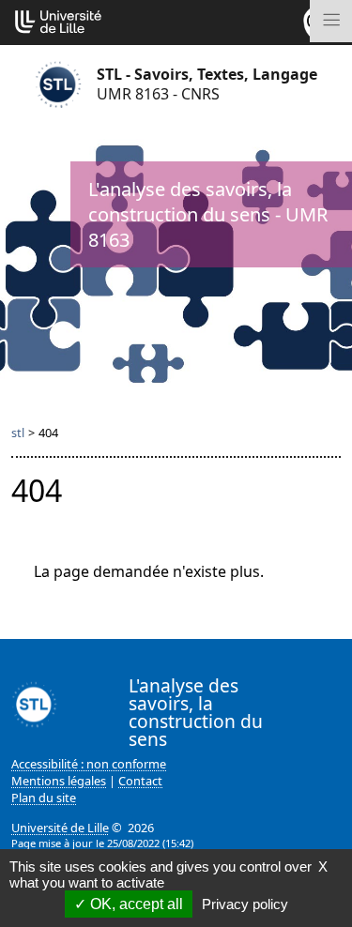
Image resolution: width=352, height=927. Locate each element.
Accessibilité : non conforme (88, 763)
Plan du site (43, 797)
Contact (140, 780)
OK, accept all (134, 904)
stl (17, 432)
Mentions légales (58, 780)
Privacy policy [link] (245, 904)
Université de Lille (60, 827)
